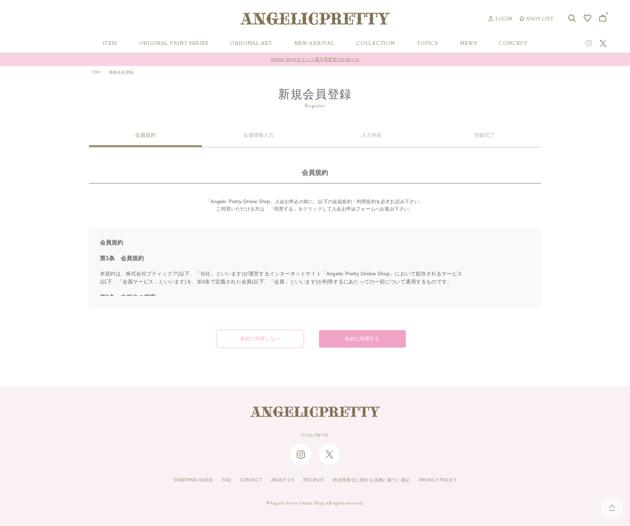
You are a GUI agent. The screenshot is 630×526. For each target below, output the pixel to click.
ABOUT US (282, 480)
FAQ (226, 480)
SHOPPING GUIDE (193, 480)
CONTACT (251, 480)
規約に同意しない (260, 339)
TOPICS (427, 43)
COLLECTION (375, 43)
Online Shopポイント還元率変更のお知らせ (315, 56)
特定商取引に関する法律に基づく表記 (371, 480)
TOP (96, 72)
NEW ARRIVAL (314, 43)
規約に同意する (362, 339)
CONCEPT (513, 43)
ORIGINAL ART (251, 43)
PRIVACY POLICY (438, 480)
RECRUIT (313, 480)
